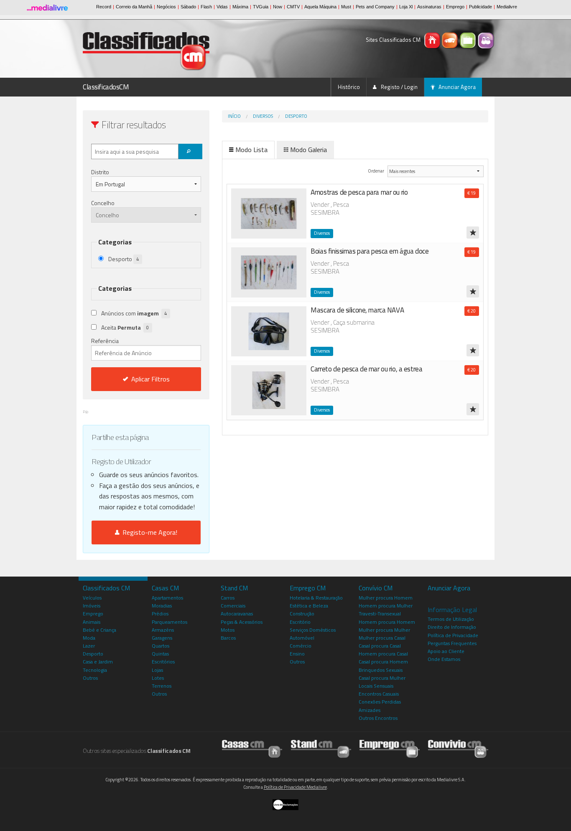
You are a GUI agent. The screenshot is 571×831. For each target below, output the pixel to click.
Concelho (103, 202)
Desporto (296, 116)
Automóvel (302, 638)
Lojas (157, 670)
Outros (90, 678)
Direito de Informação (452, 627)
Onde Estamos (444, 659)
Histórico (349, 87)
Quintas (160, 654)
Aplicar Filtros (150, 379)
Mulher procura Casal (382, 638)
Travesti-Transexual (380, 614)
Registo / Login (399, 87)
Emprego (93, 614)
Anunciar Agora (457, 87)
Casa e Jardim (98, 662)
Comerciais (233, 606)
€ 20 (471, 310)
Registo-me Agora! (148, 532)
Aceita (125, 327)
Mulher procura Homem (386, 598)
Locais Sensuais (376, 686)
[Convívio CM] (486, 40)
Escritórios (163, 662)
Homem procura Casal (383, 654)
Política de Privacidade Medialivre (295, 787)
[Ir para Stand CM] (321, 748)
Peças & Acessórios (242, 622)
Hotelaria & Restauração (316, 598)
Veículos (92, 598)
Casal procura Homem (383, 662)
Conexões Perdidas (380, 702)
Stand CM (234, 588)
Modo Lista (251, 150)
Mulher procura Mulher (384, 630)
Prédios (160, 614)
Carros (228, 598)
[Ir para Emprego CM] (389, 748)
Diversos (263, 116)
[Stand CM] (451, 40)
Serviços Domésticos (313, 630)
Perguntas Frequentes (452, 643)
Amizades (369, 710)
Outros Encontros (378, 718)
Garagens (162, 638)
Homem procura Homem (387, 622)
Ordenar (376, 170)
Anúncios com (134, 313)
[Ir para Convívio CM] (458, 748)
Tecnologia (95, 670)
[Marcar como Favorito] (472, 232)
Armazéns (163, 630)
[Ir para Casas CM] (252, 748)
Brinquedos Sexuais (381, 670)
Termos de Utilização (451, 619)
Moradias (162, 606)
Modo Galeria (308, 150)
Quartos (160, 646)
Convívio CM (376, 588)
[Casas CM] (433, 40)
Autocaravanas (237, 614)
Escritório (300, 622)
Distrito (100, 172)
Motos (228, 630)
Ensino (297, 654)
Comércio (300, 646)
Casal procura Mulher (382, 678)
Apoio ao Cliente (446, 651)
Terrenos (161, 686)
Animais (91, 622)
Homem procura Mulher (386, 606)
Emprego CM (308, 588)
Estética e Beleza (309, 606)
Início (234, 116)
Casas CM (165, 588)
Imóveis (91, 606)
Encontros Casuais (379, 694)
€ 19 (471, 193)
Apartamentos (167, 598)
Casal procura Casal (380, 646)
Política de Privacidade (453, 635)
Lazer (89, 646)
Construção (302, 614)
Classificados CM (106, 588)
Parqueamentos (169, 622)
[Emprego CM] (469, 40)
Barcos (228, 638)
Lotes (158, 678)
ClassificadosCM (106, 86)
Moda (89, 638)
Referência (105, 340)
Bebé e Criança (99, 630)
